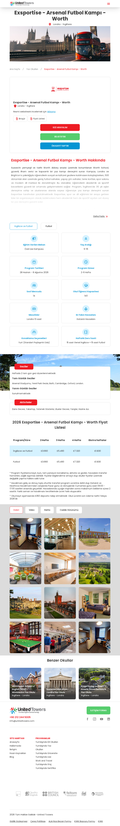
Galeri (16, 509)
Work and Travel (44, 760)
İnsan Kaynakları (18, 753)
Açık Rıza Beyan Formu (60, 821)
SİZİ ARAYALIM (60, 127)
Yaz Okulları (32, 69)
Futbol (49, 226)
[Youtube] (101, 719)
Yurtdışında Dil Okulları (47, 742)
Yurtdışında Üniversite (47, 753)
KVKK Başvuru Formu (84, 821)
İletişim (13, 749)
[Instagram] (94, 719)
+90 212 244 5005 (20, 717)
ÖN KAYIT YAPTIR (60, 145)
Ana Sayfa (15, 69)
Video (32, 509)
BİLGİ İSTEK (60, 136)
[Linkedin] (108, 719)
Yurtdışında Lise (43, 756)
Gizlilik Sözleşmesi (18, 821)
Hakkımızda (15, 745)
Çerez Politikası (38, 821)
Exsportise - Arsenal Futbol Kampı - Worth (65, 69)
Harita (47, 509)
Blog (12, 756)
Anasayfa (14, 742)
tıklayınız (51, 111)
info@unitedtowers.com (22, 720)
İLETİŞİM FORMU (98, 710)
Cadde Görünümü (69, 509)
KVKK (100, 821)
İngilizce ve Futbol (23, 226)
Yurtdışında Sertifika (46, 768)
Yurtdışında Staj (43, 764)
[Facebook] (87, 719)
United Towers (45, 814)
